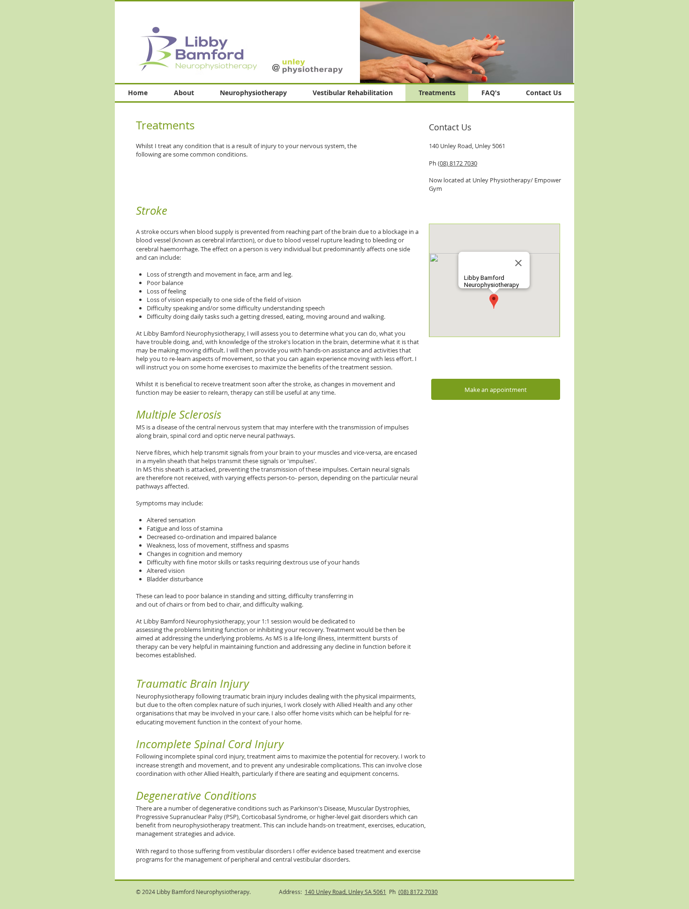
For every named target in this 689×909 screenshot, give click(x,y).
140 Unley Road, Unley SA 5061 (345, 891)
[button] (466, 42)
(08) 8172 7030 (457, 163)
